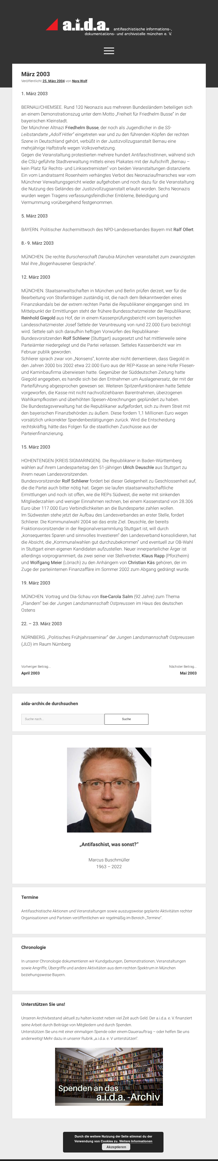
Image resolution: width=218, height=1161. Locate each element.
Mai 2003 (188, 673)
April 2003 (30, 673)
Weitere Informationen (135, 1141)
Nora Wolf (79, 81)
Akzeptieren (116, 1146)
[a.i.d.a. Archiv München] (109, 36)
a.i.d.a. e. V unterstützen (115, 1038)
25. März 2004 (54, 81)
